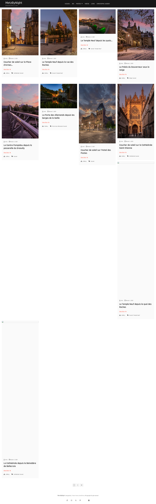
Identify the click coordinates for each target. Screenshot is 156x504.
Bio (73, 4)
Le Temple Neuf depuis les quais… (96, 40)
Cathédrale (16, 73)
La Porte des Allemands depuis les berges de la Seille (58, 117)
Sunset (21, 73)
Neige (130, 78)
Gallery (7, 73)
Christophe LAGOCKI (103, 4)
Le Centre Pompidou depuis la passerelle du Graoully (18, 147)
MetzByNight (13, 3)
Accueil (67, 4)
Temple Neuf (59, 73)
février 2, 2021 (14, 58)
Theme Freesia (75, 495)
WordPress (81, 495)
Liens (93, 4)
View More (7, 69)
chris (6, 58)
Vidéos (87, 4)
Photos (78, 4)
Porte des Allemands (57, 126)
